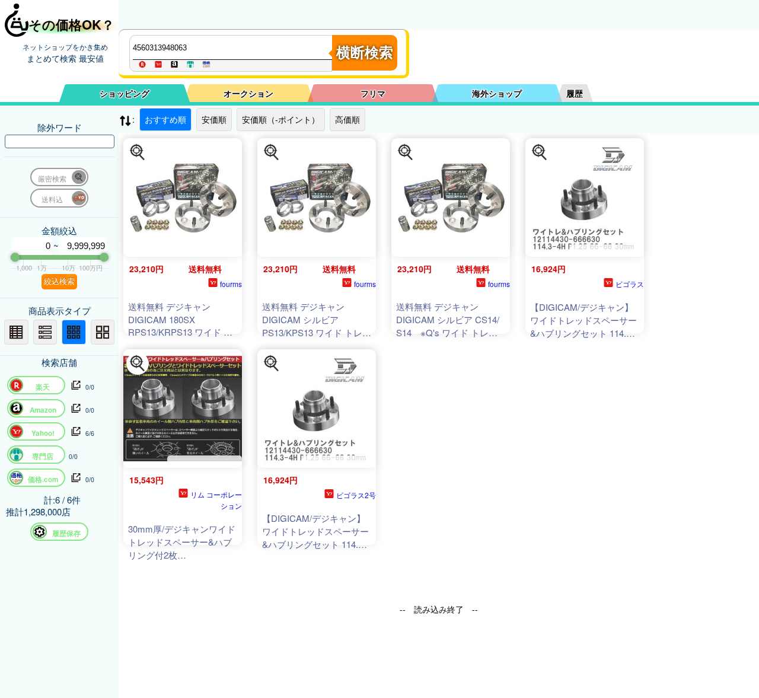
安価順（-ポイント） (281, 119)
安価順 (214, 119)
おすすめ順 (165, 119)
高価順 (347, 119)
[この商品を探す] (137, 152)
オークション (248, 93)
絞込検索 (59, 281)
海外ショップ (497, 93)
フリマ (373, 93)
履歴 (574, 93)
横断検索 (364, 52)
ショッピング (124, 93)
